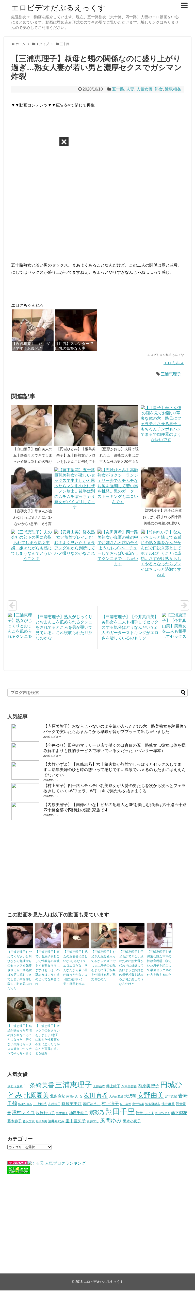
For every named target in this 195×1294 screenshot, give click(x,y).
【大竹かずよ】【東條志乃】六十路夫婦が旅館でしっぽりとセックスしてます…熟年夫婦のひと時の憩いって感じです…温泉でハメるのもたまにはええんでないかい (114, 769)
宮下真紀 (171, 1096)
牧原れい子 (45, 1113)
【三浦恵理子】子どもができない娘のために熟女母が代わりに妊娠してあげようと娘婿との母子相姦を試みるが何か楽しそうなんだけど (131, 968)
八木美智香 (129, 1086)
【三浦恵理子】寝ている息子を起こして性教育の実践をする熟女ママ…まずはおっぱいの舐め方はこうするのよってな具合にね (47, 968)
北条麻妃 (57, 1096)
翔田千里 (120, 1111)
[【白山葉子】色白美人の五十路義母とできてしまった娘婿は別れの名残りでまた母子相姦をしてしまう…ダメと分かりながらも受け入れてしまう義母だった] (32, 425)
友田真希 (96, 1095)
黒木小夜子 (132, 1121)
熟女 (159, 89)
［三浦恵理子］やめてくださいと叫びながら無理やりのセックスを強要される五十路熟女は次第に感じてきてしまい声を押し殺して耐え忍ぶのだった (19, 970)
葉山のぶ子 (162, 1113)
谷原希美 (41, 1121)
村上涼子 (110, 1103)
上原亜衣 (99, 1086)
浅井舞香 (168, 1104)
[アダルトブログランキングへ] (17, 1163)
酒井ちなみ (56, 1121)
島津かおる (25, 1104)
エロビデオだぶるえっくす (58, 8)
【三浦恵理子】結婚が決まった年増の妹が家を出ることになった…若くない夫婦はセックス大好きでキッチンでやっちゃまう (19, 1039)
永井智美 (138, 1104)
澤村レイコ (23, 1112)
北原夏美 (36, 1095)
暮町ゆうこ (92, 1104)
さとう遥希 (15, 1086)
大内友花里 (116, 1096)
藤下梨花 (179, 1112)
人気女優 (144, 89)
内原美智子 (148, 1085)
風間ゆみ (111, 1120)
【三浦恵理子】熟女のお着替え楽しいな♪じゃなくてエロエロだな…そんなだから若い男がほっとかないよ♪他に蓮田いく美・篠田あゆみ (75, 968)
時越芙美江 (71, 1103)
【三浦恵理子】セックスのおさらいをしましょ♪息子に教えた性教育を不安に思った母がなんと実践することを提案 (47, 1039)
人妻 (130, 89)
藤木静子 (14, 1121)
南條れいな (74, 1096)
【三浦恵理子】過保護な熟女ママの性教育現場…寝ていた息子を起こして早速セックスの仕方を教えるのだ (159, 963)
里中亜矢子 (76, 1120)
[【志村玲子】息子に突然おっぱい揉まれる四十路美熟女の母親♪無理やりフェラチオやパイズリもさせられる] (162, 487)
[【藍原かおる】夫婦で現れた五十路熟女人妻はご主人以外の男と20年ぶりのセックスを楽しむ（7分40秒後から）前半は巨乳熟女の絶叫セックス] (119, 425)
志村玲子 (54, 1104)
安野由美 (150, 1095)
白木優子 (62, 1113)
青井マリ (93, 1121)
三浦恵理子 (171, 374)
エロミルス (174, 363)
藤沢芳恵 (29, 1121)
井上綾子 (113, 1086)
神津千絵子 (78, 1113)
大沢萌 (130, 1096)
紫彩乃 (96, 1112)
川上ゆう (40, 1104)
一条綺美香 (39, 1085)
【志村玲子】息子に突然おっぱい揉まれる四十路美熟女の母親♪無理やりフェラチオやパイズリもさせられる (162, 523)
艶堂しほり (145, 1113)
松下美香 (125, 1104)
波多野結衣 (152, 1104)
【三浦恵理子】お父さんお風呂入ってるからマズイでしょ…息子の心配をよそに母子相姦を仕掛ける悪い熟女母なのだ (103, 965)
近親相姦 (173, 89)
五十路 (118, 89)
